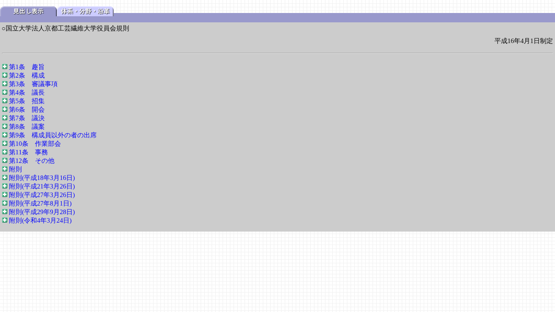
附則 (15, 169)
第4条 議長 (27, 92)
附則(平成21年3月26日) (42, 186)
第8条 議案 (27, 126)
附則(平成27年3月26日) (42, 194)
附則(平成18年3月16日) (42, 177)
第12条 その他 (31, 160)
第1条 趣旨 (27, 66)
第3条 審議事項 (33, 83)
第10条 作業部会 (35, 143)
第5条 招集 (27, 101)
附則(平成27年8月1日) (40, 203)
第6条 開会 (27, 109)
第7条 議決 (27, 118)
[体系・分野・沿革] (85, 14)
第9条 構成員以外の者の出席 (53, 135)
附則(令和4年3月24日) (40, 220)
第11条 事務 (28, 152)
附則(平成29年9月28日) (42, 211)
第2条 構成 (27, 75)
